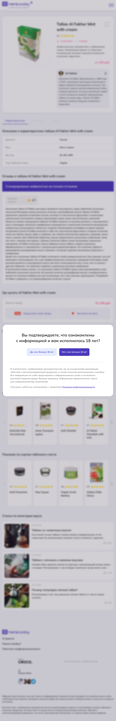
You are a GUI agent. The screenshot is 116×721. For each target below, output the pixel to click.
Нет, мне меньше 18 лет (74, 352)
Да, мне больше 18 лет (42, 352)
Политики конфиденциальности (78, 387)
